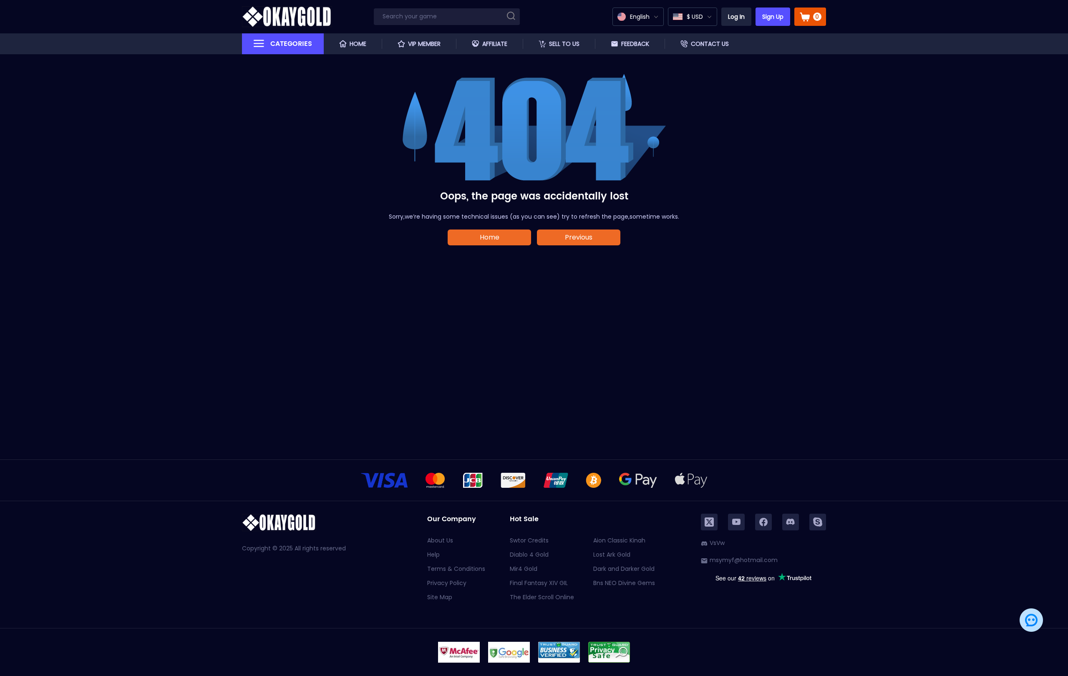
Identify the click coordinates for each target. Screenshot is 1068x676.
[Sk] (817, 522)
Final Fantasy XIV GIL (539, 583)
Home (489, 237)
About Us (440, 540)
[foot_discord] (790, 522)
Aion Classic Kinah (619, 540)
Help (433, 554)
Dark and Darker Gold (624, 569)
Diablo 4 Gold (529, 554)
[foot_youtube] (736, 522)
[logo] (287, 16)
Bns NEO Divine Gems (624, 583)
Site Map (439, 597)
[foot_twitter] (709, 522)
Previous (578, 237)
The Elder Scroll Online (542, 597)
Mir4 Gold (523, 569)
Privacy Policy (446, 583)
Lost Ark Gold (611, 554)
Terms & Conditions (456, 569)
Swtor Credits (529, 540)
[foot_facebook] (763, 522)
